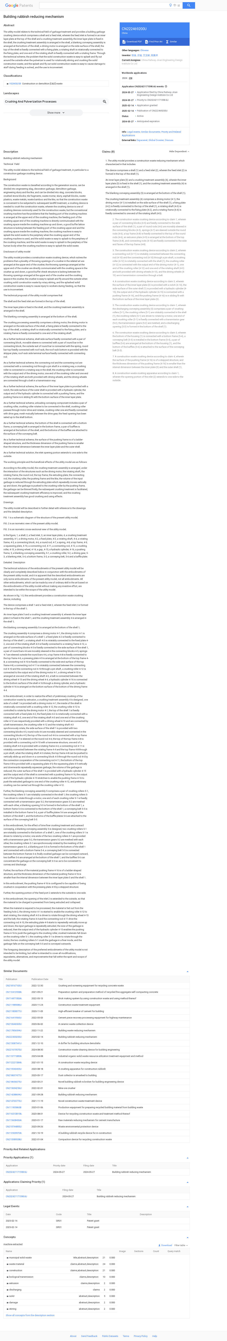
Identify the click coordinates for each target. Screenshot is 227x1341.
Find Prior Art (155, 41)
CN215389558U (14, 1139)
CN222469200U (14, 1037)
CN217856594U (14, 1030)
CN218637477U (14, 1075)
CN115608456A (14, 1120)
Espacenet (142, 140)
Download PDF (134, 41)
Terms (126, 1336)
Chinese (144, 50)
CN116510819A (14, 1113)
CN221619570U (14, 1049)
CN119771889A (14, 1056)
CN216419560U (14, 1017)
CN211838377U (14, 1011)
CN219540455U (14, 1069)
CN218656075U (14, 1081)
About (73, 1336)
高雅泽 (154, 55)
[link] (34, 83)
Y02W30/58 (15, 83)
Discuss (169, 140)
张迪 (134, 55)
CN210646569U (14, 1024)
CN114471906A (14, 998)
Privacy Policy (141, 1336)
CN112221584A (14, 1062)
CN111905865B (13, 1107)
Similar (173, 41)
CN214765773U (14, 1101)
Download (166, 1245)
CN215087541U (14, 1043)
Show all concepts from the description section (30, 1315)
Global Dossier (156, 140)
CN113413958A (14, 992)
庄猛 (139, 55)
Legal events (133, 131)
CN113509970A (14, 1133)
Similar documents (150, 131)
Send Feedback (89, 1336)
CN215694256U (14, 1088)
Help (154, 1336)
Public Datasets (110, 1336)
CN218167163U (14, 985)
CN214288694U (14, 1094)
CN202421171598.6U (16, 1172)
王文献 (146, 55)
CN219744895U (14, 1126)
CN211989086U (14, 1004)
